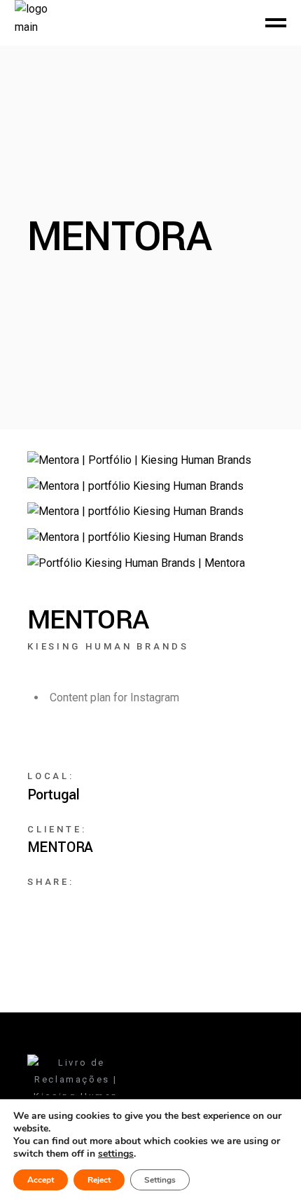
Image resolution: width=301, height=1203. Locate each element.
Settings (160, 1179)
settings (116, 1154)
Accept (40, 1179)
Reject (99, 1179)
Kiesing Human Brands (108, 646)
